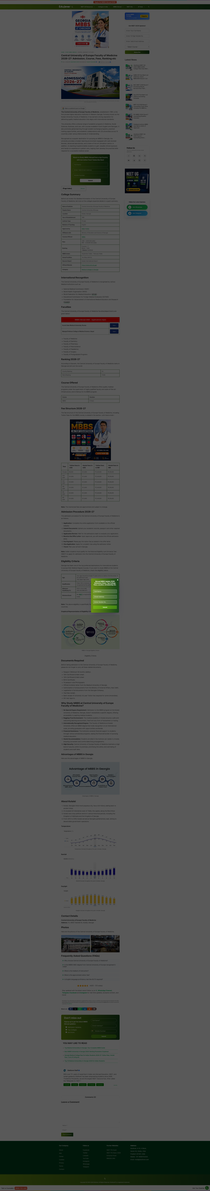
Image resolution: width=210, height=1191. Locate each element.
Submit (105, 607)
